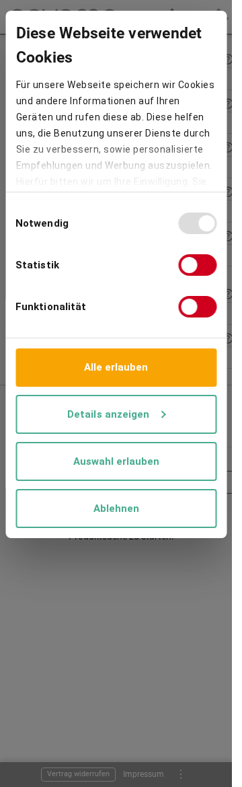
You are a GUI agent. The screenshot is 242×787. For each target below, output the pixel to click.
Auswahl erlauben (116, 461)
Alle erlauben (116, 367)
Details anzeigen (108, 414)
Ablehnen (116, 508)
